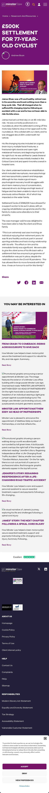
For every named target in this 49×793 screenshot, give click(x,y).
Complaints (7, 672)
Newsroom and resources (23, 16)
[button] (45, 738)
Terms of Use (8, 643)
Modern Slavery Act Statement (16, 701)
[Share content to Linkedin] (34, 282)
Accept (24, 766)
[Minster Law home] (12, 4)
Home (5, 16)
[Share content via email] (41, 282)
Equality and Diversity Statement (17, 707)
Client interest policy (11, 650)
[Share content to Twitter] (19, 282)
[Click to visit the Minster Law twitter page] (39, 570)
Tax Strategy (8, 714)
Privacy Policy (24, 786)
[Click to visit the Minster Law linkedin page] (45, 570)
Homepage (7, 623)
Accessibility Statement (13, 721)
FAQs (4, 679)
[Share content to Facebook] (26, 282)
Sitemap (6, 685)
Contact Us (7, 665)
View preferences (24, 780)
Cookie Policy (8, 630)
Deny (24, 773)
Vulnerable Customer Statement (17, 728)
